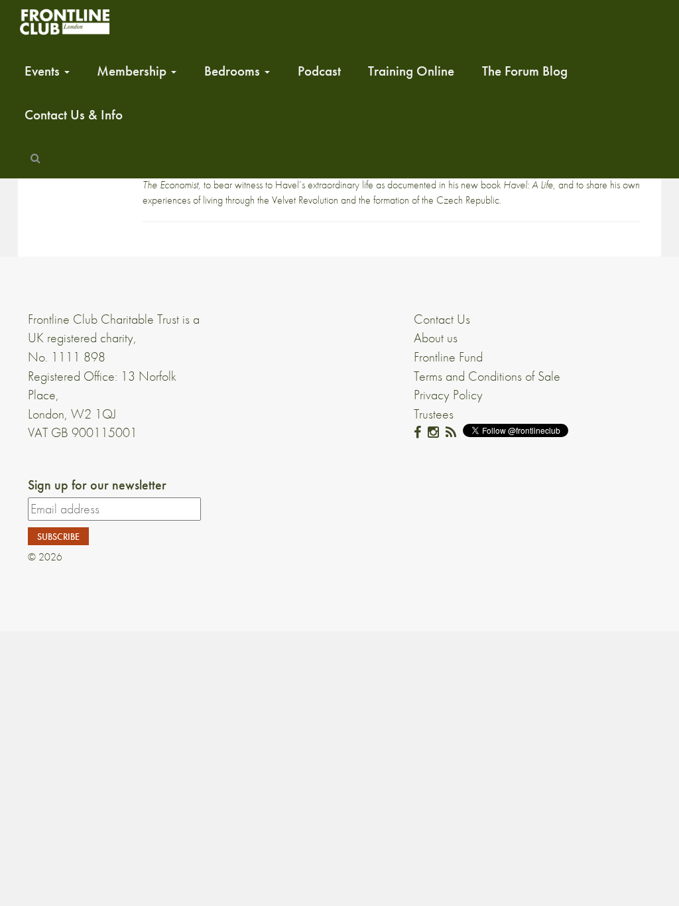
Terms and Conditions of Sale (487, 376)
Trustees (434, 413)
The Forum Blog (525, 71)
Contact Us (442, 319)
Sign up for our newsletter (97, 484)
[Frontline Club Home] (64, 21)
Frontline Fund (448, 356)
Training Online (411, 71)
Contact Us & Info (74, 114)
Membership (133, 71)
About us (436, 337)
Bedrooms (233, 71)
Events (44, 71)
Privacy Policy (448, 394)
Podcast (319, 71)
